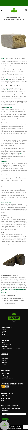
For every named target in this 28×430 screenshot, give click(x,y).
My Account (5, 357)
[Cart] (26, 10)
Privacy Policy (5, 377)
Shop (3, 336)
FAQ (3, 375)
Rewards (4, 362)
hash (8, 89)
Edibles (4, 331)
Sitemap (4, 364)
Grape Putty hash (16, 290)
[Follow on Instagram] (2, 401)
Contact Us (5, 358)
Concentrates (5, 332)
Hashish (3, 58)
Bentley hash (7, 289)
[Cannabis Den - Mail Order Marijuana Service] (14, 10)
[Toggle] (2, 298)
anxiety (21, 153)
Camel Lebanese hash (6, 290)
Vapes (3, 334)
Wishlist (4, 360)
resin (7, 79)
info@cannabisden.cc (7, 344)
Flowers (4, 329)
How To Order (5, 373)
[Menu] (2, 10)
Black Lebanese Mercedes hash (18, 289)
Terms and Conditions (7, 378)
